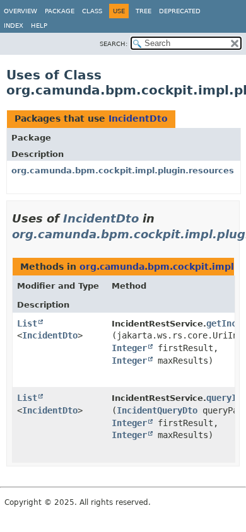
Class (92, 11)
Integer (129, 348)
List (27, 323)
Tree (143, 11)
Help (39, 25)
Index (13, 25)
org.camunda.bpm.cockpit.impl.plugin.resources (122, 170)
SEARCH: (113, 43)
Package (59, 11)
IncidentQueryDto (157, 410)
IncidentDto (138, 118)
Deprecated (180, 11)
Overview (20, 11)
